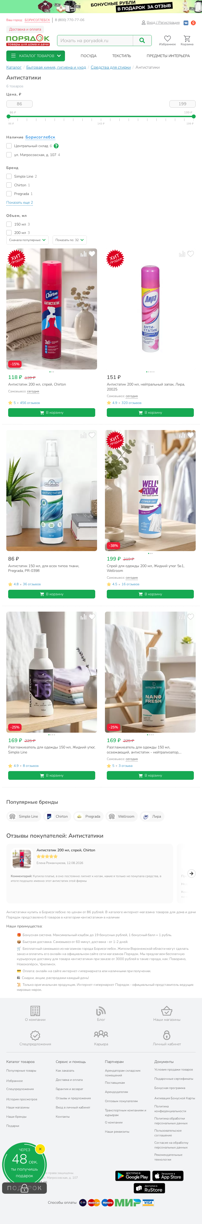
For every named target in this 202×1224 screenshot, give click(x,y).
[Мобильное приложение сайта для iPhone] (168, 1176)
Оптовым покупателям (121, 1101)
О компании (114, 1122)
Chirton (62, 816)
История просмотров (21, 1099)
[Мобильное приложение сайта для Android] (132, 1176)
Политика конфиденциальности (170, 1108)
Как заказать (65, 1070)
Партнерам (114, 1061)
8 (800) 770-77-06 (69, 20)
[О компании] (35, 1011)
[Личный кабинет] (166, 1035)
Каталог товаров (20, 1061)
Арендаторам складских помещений (122, 1072)
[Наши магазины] (167, 1011)
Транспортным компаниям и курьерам (125, 1112)
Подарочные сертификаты (173, 1079)
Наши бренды (16, 1117)
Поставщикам (115, 1083)
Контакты (63, 1117)
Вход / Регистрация (163, 22)
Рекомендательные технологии (168, 1157)
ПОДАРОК (24, 1188)
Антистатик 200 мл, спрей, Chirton (66, 850)
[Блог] (101, 1011)
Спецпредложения (20, 1089)
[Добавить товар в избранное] (92, 253)
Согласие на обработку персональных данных (171, 1145)
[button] (35, 56)
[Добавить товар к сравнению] (83, 253)
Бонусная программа (169, 1088)
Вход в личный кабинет (73, 1107)
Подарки (12, 1126)
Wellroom (126, 816)
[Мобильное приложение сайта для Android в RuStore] (149, 1188)
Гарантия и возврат (69, 1089)
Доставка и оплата (25, 29)
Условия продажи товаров (173, 1069)
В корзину (54, 412)
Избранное (14, 1081)
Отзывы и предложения (73, 1098)
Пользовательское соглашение (167, 1132)
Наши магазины (17, 1107)
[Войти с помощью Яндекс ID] (193, 22)
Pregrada (92, 816)
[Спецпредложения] (35, 1035)
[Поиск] (142, 40)
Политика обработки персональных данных (171, 1120)
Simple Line (28, 816)
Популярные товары (21, 1070)
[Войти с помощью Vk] (186, 22)
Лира (156, 816)
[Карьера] (101, 1033)
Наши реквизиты (117, 1132)
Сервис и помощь (71, 1061)
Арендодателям (116, 1092)
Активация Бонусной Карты (174, 1098)
